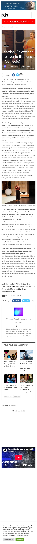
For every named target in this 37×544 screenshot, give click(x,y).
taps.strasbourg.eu (8, 291)
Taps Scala (15, 286)
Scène (6, 46)
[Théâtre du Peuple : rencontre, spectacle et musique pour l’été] (26, 378)
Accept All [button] (20, 539)
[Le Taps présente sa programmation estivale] (10, 378)
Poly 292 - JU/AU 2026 (18, 411)
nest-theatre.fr (21, 289)
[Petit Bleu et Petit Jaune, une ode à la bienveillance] (10, 355)
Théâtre (20, 296)
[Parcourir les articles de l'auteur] (18, 312)
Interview (8, 296)
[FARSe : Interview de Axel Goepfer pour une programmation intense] (26, 355)
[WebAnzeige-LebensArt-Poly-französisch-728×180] (18, 6)
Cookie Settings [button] (8, 539)
